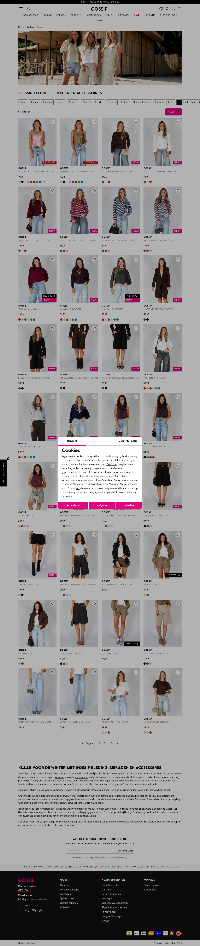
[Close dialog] (153, 440)
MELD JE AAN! (81, 492)
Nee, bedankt (81, 498)
